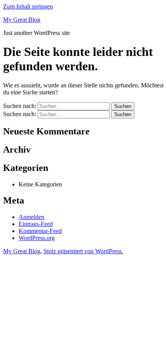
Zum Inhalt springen (28, 6)
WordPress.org (37, 238)
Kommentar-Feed (40, 231)
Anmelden (31, 217)
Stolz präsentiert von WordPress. (83, 251)
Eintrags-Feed (36, 224)
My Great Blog (21, 19)
